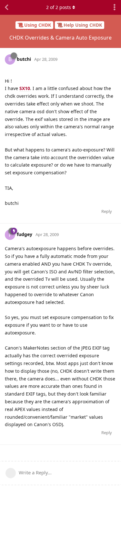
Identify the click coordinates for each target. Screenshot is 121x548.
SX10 (24, 88)
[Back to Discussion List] (6, 7)
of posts (58, 7)
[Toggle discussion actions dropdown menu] (114, 7)
